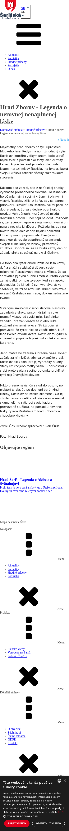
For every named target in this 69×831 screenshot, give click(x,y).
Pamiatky (13, 58)
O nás (11, 68)
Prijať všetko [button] (17, 823)
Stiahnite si (14, 732)
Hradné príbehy (17, 61)
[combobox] (59, 781)
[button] (25, 12)
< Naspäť (63, 139)
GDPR (12, 739)
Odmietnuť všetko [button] (48, 823)
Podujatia (13, 65)
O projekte (14, 728)
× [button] (64, 780)
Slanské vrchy (16, 649)
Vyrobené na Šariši (19, 652)
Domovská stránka (11, 129)
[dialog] (34, 803)
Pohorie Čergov (17, 656)
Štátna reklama (16, 736)
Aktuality (13, 54)
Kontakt (12, 743)
